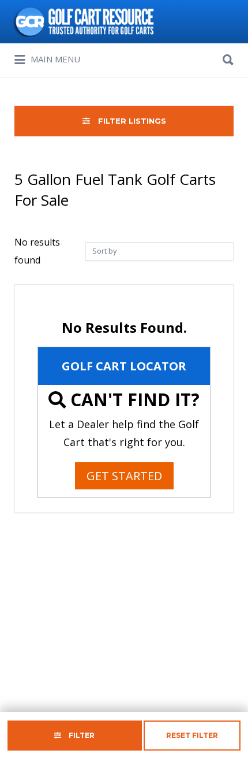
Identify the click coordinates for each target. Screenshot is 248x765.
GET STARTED (124, 476)
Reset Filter (192, 735)
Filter (81, 735)
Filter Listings (131, 120)
